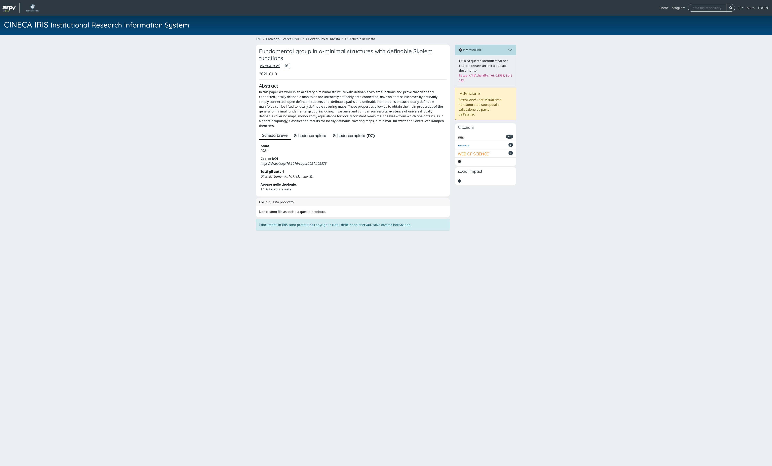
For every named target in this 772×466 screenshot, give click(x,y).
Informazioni (471, 50)
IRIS (259, 39)
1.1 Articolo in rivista (359, 39)
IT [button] (739, 8)
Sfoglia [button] (677, 8)
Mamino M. (270, 65)
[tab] (381, 135)
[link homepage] (11, 8)
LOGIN (763, 8)
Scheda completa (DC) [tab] (354, 135)
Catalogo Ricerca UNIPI (283, 39)
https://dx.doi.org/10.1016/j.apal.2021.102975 (294, 163)
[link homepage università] (32, 8)
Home (664, 8)
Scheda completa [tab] (310, 135)
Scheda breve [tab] (274, 135)
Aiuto (751, 8)
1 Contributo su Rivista (323, 39)
